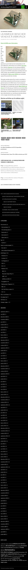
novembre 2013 (4, 399)
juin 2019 (3, 322)
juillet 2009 (3, 534)
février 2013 (3, 423)
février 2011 (3, 485)
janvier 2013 (3, 425)
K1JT (19, 547)
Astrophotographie (5, 229)
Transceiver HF (5, 560)
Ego (1, 240)
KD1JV (3, 550)
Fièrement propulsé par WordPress (7, 568)
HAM (5, 547)
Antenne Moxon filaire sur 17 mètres (10, 212)
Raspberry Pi (11, 556)
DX (2, 266)
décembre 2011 (4, 459)
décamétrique (10, 546)
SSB (23, 556)
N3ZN (13, 137)
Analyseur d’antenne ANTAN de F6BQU (10, 215)
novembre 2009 (4, 524)
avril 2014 (3, 386)
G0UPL (2, 547)
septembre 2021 (4, 311)
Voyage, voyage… (4, 302)
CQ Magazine (4, 260)
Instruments (4, 235)
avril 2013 (3, 417)
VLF (2, 291)
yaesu (5, 562)
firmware (24, 545)
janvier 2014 (3, 394)
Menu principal (26, 7)
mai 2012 (3, 446)
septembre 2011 (4, 467)
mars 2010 (3, 513)
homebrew (9, 547)
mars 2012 (3, 451)
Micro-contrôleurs (5, 294)
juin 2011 (3, 474)
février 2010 (3, 516)
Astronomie (3, 224)
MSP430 (14, 554)
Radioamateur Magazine (6, 284)
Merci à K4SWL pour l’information (9, 43)
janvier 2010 (3, 518)
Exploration (4, 232)
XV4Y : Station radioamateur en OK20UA (10, 193)
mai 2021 (3, 314)
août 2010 (3, 500)
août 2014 (3, 376)
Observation (4, 237)
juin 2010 (3, 505)
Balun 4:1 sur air (7, 207)
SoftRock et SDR (5, 279)
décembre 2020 (4, 316)
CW (1, 31)
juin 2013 (3, 412)
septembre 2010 (4, 498)
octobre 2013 (4, 402)
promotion (24, 554)
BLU (24, 543)
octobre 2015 (4, 345)
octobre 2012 (4, 433)
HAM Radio (5, 31)
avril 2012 (3, 449)
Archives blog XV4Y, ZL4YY (8, 7)
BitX (3, 271)
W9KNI (7, 139)
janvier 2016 (3, 337)
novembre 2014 (4, 368)
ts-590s (13, 560)
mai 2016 (3, 332)
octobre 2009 (4, 526)
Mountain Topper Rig (7, 273)
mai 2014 (3, 384)
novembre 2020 (4, 319)
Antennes (3, 255)
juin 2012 (3, 443)
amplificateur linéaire (5, 543)
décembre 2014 (4, 366)
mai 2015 (3, 353)
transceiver (16, 558)
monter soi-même (6, 554)
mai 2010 (3, 508)
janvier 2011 (3, 487)
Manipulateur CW (23, 552)
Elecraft (16, 545)
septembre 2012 (4, 436)
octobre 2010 (4, 495)
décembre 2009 (4, 521)
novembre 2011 (4, 461)
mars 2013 (3, 420)
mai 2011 (3, 477)
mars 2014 (3, 389)
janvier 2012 (3, 456)
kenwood (9, 549)
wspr (2, 562)
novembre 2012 (4, 430)
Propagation (4, 281)
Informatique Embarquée (7, 250)
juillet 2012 (3, 441)
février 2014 (3, 392)
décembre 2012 (4, 428)
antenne (10, 543)
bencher (3, 137)
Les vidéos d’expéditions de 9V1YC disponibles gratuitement (11, 147)
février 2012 (3, 454)
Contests (3, 258)
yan (8, 39)
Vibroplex (23, 65)
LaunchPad (16, 552)
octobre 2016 (4, 327)
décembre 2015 (4, 340)
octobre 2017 (4, 324)
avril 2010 (3, 511)
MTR (18, 554)
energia (19, 545)
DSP (3, 545)
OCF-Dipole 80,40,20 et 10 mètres (9, 199)
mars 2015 (3, 358)
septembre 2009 (4, 529)
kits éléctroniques (7, 552)
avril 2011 (3, 480)
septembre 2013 (4, 404)
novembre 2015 (4, 342)
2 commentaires (13, 39)
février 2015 (3, 360)
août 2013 (3, 407)
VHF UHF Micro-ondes (6, 289)
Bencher (10, 67)
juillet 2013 (3, 410)
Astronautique (4, 227)
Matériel (10, 31)
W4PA (24, 137)
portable (21, 554)
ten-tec (2, 558)
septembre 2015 (4, 348)
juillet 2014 (3, 379)
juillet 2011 (3, 472)
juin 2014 (3, 381)
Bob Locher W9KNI (13, 74)
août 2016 (3, 329)
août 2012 (3, 438)
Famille (3, 242)
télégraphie (24, 560)
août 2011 (3, 469)
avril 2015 (3, 355)
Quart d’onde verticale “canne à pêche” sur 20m (13, 196)
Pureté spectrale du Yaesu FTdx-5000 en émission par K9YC (14, 153)
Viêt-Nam (3, 299)
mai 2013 (3, 415)
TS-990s (19, 560)
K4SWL (8, 137)
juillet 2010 (3, 503)
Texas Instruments (8, 558)
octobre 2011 (4, 464)
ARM (19, 543)
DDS (2, 545)
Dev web (3, 247)
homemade (15, 547)
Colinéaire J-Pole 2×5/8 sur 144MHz (10, 209)
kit (14, 550)
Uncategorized (4, 297)
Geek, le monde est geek (6, 245)
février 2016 (3, 335)
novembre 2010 (4, 493)
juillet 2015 (3, 350)
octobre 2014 (4, 371)
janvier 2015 (3, 363)
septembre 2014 (4, 373)
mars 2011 (3, 482)
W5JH (3, 139)
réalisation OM (16, 556)
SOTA (20, 556)
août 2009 (3, 531)
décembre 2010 (4, 490)
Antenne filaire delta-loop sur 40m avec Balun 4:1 (13, 204)
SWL (2, 286)
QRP (3, 276)
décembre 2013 (4, 397)
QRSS (6, 556)
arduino (15, 544)
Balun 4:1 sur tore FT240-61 (10, 201)
